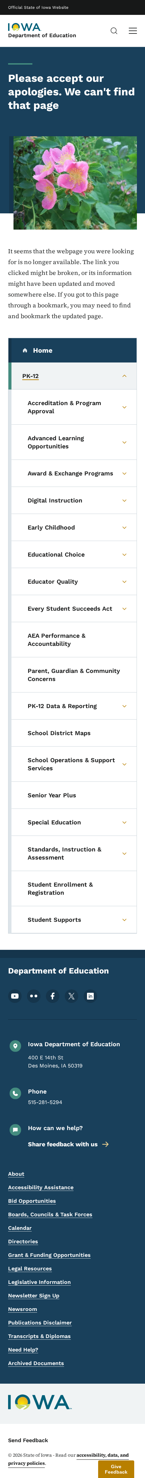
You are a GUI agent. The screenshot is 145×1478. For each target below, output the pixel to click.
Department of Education (42, 35)
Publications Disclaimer (40, 1322)
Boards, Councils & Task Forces (50, 1214)
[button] (116, 1469)
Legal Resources (30, 1268)
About (16, 1174)
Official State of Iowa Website (38, 7)
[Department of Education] (25, 27)
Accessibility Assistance (41, 1187)
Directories (23, 1241)
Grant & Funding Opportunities (49, 1255)
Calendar (20, 1228)
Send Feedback (28, 1440)
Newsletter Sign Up (33, 1295)
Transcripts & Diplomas (39, 1336)
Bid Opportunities (32, 1201)
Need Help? (23, 1349)
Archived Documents (36, 1363)
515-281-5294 (45, 1102)
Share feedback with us (63, 1144)
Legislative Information (39, 1282)
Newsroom (22, 1309)
